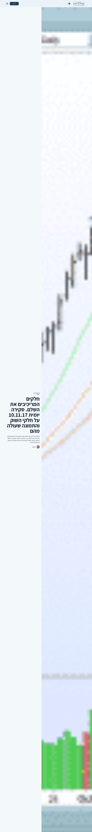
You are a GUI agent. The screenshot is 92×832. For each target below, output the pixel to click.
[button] (7, 3)
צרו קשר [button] (14, 3)
